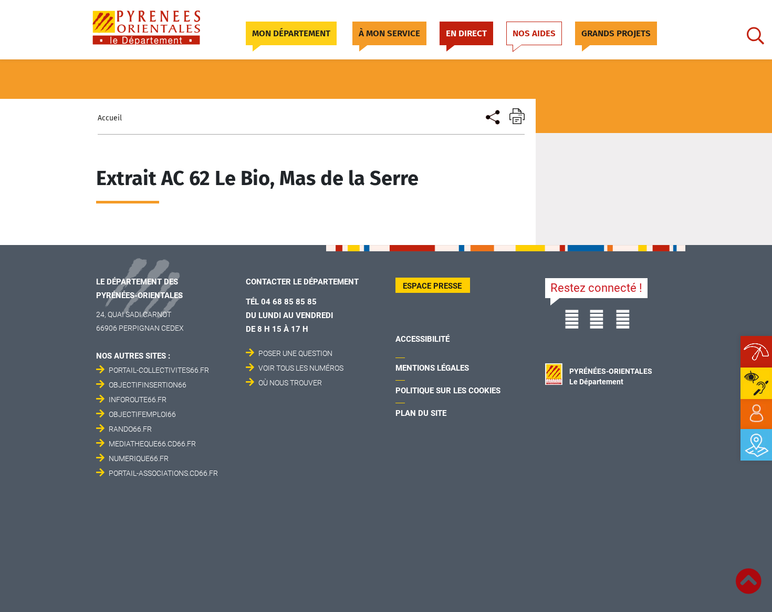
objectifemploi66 (142, 414)
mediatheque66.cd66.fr (152, 444)
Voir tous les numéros (300, 368)
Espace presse (432, 286)
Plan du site (420, 413)
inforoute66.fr (137, 399)
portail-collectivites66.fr (159, 370)
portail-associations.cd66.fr (163, 473)
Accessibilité (422, 339)
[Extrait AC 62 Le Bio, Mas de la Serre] (492, 116)
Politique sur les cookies (447, 390)
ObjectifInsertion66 (147, 385)
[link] (756, 414)
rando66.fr (130, 429)
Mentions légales (432, 368)
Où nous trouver (290, 383)
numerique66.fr (139, 458)
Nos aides (534, 33)
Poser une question (295, 353)
